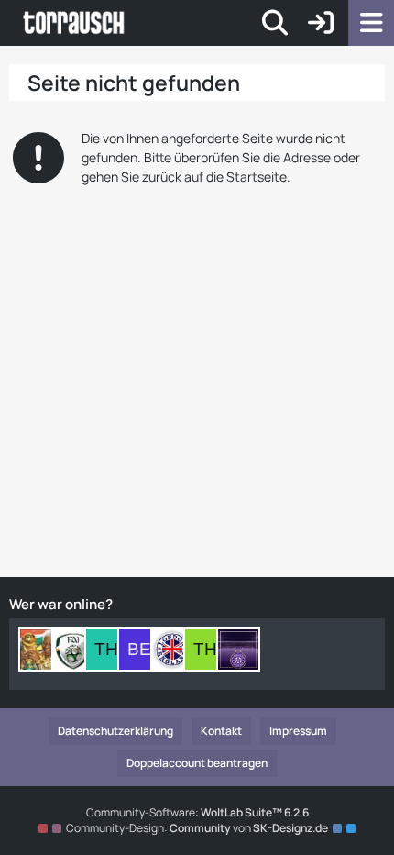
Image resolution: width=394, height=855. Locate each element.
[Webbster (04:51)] (238, 649)
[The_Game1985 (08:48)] (205, 649)
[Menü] (371, 23)
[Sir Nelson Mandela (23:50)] (40, 649)
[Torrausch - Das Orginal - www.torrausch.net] (74, 23)
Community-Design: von (197, 828)
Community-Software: (197, 812)
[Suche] (275, 23)
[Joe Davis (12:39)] (172, 649)
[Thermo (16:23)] (106, 649)
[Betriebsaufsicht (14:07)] (139, 649)
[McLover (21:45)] (73, 649)
